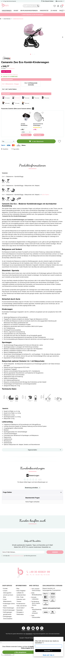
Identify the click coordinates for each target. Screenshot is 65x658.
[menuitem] (37, 6)
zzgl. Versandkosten (10, 68)
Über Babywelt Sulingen (47, 1)
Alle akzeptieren (20, 652)
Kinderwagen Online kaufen (9, 605)
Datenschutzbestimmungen (17, 555)
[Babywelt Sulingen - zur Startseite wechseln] (9, 5)
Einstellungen (8, 654)
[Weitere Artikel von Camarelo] (6, 58)
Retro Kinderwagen (8, 608)
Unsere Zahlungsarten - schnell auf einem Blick (8, 594)
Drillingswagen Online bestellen (7, 617)
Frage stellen (16, 149)
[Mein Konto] (58, 5)
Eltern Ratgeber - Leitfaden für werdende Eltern (21, 593)
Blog (18, 588)
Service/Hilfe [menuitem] (60, 1)
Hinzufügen (26, 135)
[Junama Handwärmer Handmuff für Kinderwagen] (26, 116)
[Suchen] (37, 6)
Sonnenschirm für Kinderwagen (38, 124)
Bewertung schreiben (31, 487)
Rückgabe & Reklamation (20, 613)
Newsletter (20, 610)
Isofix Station (45, 194)
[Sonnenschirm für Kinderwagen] (38, 116)
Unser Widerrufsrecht (7, 600)
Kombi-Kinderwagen (9, 610)
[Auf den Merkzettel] (30, 113)
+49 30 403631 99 (39, 572)
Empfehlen (6, 149)
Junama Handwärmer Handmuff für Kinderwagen (24, 124)
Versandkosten (29, 633)
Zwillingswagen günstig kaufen (7, 613)
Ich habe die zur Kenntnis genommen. (19, 555)
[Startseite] (0, 19)
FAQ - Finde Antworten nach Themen (21, 599)
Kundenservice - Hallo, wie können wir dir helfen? (22, 606)
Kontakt (5, 588)
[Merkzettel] (54, 5)
